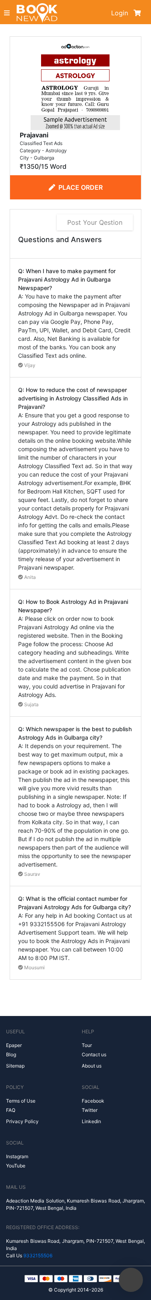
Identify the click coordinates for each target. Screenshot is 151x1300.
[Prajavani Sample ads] (75, 85)
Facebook (93, 1101)
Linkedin (91, 1121)
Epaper (14, 1045)
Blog (11, 1054)
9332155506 (37, 1255)
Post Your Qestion (94, 222)
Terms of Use (20, 1101)
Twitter (89, 1110)
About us (91, 1066)
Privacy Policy (22, 1121)
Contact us (94, 1054)
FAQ (10, 1110)
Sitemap (15, 1066)
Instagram (17, 1156)
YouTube (15, 1166)
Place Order (80, 187)
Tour (87, 1045)
